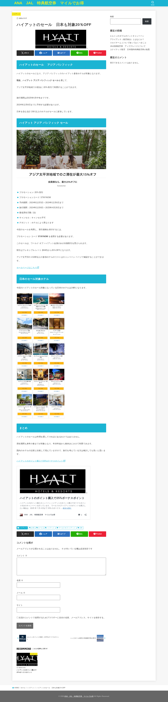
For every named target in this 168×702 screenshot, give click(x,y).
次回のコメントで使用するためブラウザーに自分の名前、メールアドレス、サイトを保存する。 (62, 617)
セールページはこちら (27, 267)
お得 (32, 528)
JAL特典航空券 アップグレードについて (127, 46)
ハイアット (16, 14)
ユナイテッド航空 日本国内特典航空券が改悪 (130, 49)
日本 (81, 528)
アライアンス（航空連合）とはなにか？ (127, 39)
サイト (20, 605)
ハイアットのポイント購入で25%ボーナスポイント (40, 461)
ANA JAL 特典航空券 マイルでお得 (49, 3)
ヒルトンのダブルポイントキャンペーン (127, 36)
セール (40, 528)
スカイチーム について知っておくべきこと (128, 43)
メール (21, 593)
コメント (22, 555)
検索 (112, 17)
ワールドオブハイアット (67, 528)
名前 (20, 580)
